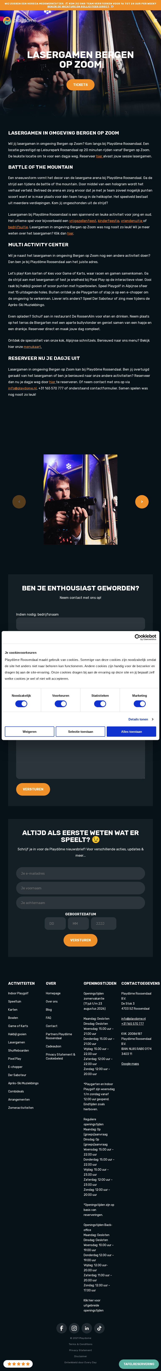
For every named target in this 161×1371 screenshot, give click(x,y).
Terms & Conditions (80, 1344)
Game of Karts (18, 1026)
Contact (51, 1026)
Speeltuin (14, 1001)
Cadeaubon (53, 1046)
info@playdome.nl (22, 388)
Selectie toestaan (80, 731)
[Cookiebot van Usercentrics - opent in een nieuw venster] (137, 637)
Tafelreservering (138, 1364)
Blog (49, 1010)
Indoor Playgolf (18, 993)
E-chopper (15, 1067)
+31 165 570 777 (132, 1024)
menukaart (32, 347)
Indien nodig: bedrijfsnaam (37, 614)
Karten (12, 1010)
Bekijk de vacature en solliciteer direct (78, 6)
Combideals (16, 1091)
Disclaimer (80, 1356)
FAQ (48, 1018)
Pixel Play (14, 1059)
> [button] (142, 502)
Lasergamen (16, 1042)
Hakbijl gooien (17, 1034)
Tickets (80, 85)
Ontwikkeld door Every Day (80, 1362)
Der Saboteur (17, 1075)
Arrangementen (19, 1099)
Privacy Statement (80, 1350)
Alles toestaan (131, 731)
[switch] (61, 703)
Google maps (130, 1064)
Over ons (52, 1001)
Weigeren (29, 731)
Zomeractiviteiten (21, 1108)
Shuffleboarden (18, 1050)
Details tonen (138, 719)
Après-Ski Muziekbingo (23, 1083)
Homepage (53, 993)
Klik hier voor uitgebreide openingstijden (94, 1305)
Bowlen (13, 1018)
